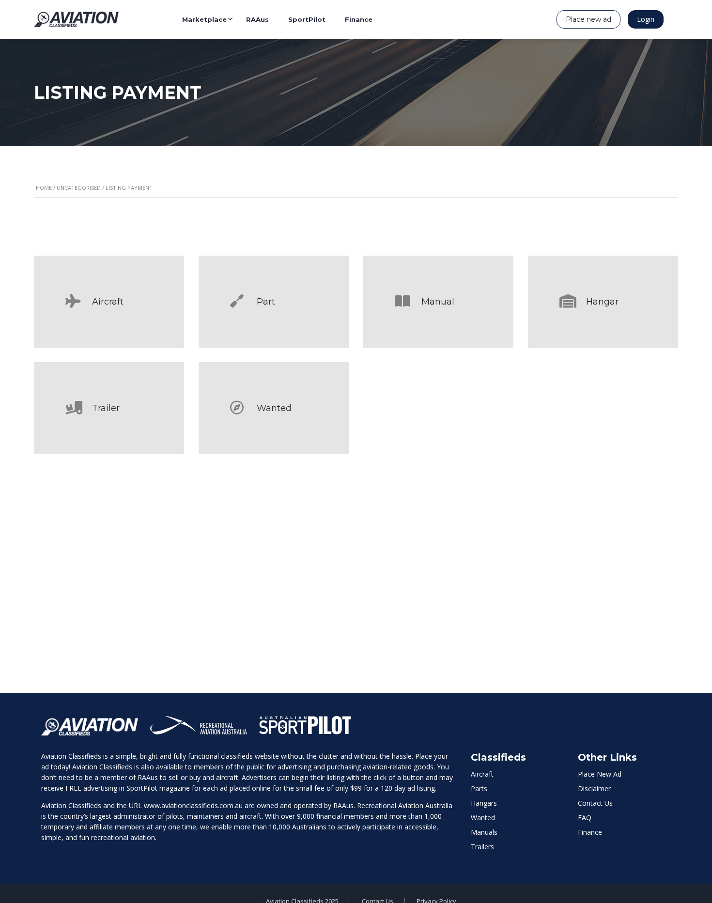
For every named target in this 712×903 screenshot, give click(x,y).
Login (645, 19)
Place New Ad (599, 774)
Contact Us (595, 803)
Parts (479, 788)
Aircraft (482, 774)
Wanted (483, 817)
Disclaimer (594, 788)
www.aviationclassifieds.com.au (193, 805)
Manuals (484, 832)
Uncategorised (79, 187)
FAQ (584, 817)
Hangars (484, 803)
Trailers (482, 846)
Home (44, 187)
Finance (590, 832)
